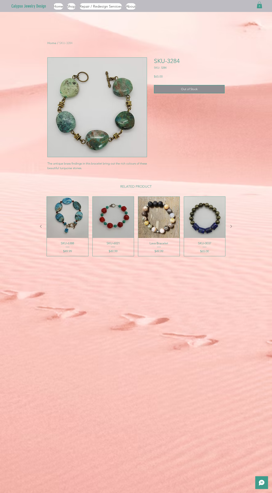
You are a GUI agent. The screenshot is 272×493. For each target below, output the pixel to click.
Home (51, 43)
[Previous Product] (40, 226)
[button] (259, 5)
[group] (136, 226)
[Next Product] (231, 226)
